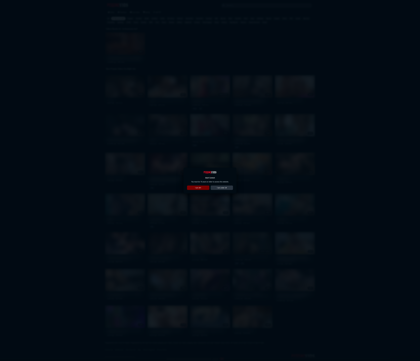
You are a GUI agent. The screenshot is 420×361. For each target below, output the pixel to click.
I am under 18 (222, 188)
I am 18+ (198, 188)
